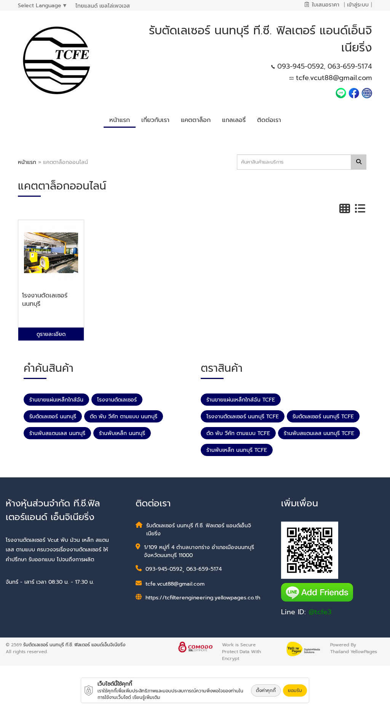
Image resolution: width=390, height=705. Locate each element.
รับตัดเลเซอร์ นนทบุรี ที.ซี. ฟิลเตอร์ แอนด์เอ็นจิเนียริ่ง (74, 644)
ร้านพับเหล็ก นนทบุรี (122, 433)
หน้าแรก (27, 162)
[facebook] (353, 92)
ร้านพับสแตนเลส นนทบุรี (57, 433)
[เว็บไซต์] (366, 92)
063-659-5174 (350, 66)
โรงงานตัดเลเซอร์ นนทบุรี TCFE (242, 417)
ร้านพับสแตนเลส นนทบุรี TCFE (319, 433)
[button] (155, 119)
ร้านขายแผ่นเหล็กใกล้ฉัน (56, 400)
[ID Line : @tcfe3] (342, 92)
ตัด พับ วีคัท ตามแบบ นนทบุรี (123, 417)
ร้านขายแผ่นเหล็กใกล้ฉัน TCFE (240, 400)
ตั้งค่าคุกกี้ (266, 690)
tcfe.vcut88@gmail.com (334, 77)
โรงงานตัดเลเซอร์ (117, 400)
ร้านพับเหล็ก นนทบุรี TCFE (236, 450)
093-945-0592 (300, 66)
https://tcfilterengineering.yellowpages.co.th (202, 598)
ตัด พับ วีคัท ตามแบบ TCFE (238, 433)
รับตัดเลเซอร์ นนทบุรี (52, 417)
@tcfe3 (319, 612)
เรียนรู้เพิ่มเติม (146, 697)
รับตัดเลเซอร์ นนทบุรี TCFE (323, 417)
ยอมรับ (295, 690)
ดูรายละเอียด (51, 334)
